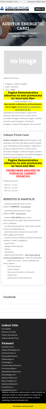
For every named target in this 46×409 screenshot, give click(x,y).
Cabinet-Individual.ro (10, 384)
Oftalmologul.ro (8, 359)
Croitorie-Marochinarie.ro (11, 365)
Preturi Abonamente (9, 335)
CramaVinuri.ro (7, 387)
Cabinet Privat (13, 33)
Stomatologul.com (9, 375)
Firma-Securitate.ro (9, 368)
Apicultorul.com (8, 347)
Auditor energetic (29, 33)
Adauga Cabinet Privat (37, 2)
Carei (30, 36)
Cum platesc (6, 329)
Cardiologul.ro (7, 362)
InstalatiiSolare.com (9, 390)
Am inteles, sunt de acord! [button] (23, 406)
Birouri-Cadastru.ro (9, 381)
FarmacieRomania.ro (10, 356)
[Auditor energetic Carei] (23, 62)
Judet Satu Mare (19, 36)
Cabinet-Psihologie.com (11, 350)
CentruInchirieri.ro (9, 353)
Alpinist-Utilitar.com (9, 378)
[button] (39, 9)
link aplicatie (26, 206)
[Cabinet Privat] (14, 8)
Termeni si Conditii (9, 332)
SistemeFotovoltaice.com (11, 372)
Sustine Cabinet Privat (10, 338)
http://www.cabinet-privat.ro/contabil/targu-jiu (21, 256)
